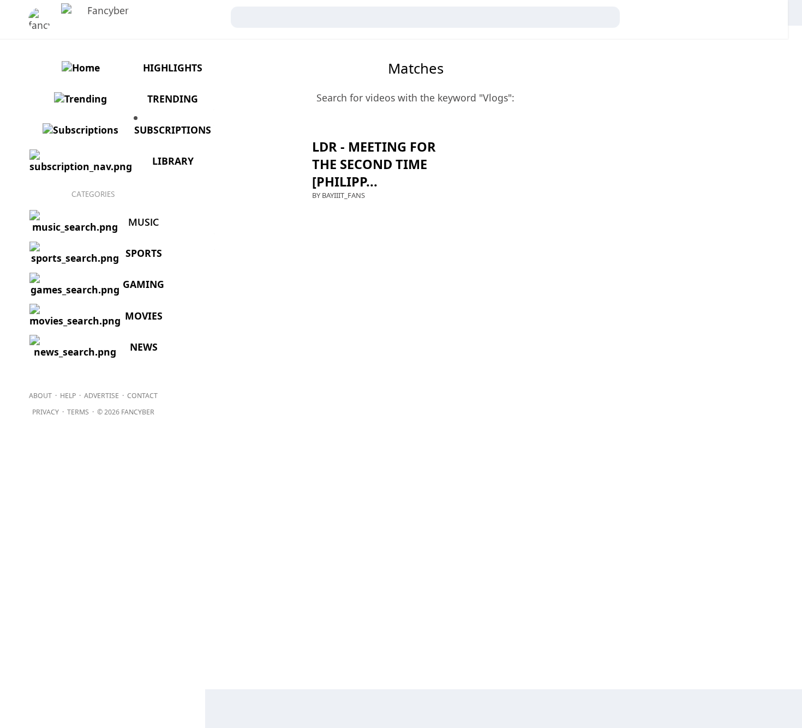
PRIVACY (45, 412)
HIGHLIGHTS (172, 67)
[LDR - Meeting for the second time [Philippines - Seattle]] (214, 179)
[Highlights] (79, 67)
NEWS (144, 346)
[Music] (74, 226)
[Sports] (74, 257)
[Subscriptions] (79, 129)
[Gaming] (74, 289)
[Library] (79, 166)
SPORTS (143, 253)
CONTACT (142, 395)
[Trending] (79, 98)
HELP (68, 395)
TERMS (78, 412)
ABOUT (40, 395)
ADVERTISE (101, 395)
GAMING (143, 284)
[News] (74, 351)
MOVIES (144, 315)
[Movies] (74, 320)
